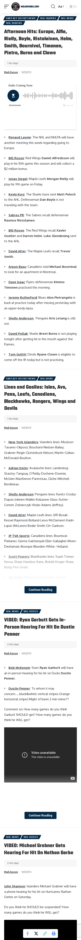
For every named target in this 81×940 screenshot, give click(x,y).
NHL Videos (31, 611)
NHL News (67, 18)
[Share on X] (36, 933)
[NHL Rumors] (25, 6)
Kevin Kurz (17, 194)
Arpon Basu (17, 267)
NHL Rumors (14, 23)
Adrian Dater (18, 468)
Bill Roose (16, 158)
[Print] (53, 933)
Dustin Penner (19, 688)
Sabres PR (16, 215)
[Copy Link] (44, 933)
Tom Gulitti (17, 354)
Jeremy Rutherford (23, 297)
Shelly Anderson (21, 318)
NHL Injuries (48, 18)
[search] (53, 6)
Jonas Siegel (18, 179)
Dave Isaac (17, 282)
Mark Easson (11, 72)
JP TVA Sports (19, 536)
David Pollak (18, 334)
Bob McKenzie (19, 668)
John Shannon (14, 886)
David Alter (17, 251)
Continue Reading (40, 589)
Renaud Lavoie (20, 137)
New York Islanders (23, 442)
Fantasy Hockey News (21, 18)
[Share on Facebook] (27, 933)
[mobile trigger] (7, 6)
